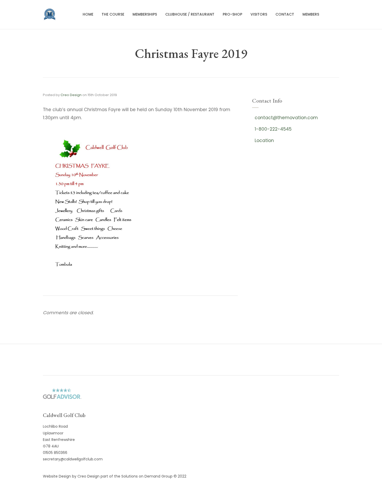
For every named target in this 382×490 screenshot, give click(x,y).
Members (310, 14)
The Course (113, 14)
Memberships (145, 14)
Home (88, 14)
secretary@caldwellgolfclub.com (73, 459)
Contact (284, 14)
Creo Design (71, 94)
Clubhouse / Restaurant (189, 14)
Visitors (259, 14)
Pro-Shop (232, 14)
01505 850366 (55, 452)
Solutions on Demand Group (147, 476)
